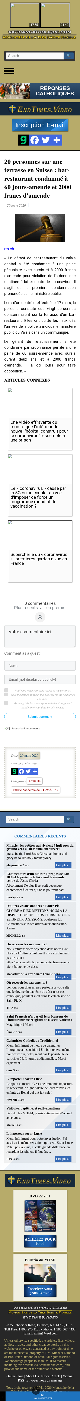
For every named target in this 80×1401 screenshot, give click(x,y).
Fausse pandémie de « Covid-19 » (35, 789)
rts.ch (9, 249)
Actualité (34, 781)
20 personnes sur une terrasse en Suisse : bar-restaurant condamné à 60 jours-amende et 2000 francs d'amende (37, 178)
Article (55, 1376)
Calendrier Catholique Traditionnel (32, 1040)
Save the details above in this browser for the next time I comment (43, 697)
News (45, 1376)
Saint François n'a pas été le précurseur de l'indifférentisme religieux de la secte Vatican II (40, 1018)
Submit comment (40, 717)
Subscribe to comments (25, 728)
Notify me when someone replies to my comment (43, 690)
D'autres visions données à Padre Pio (33, 906)
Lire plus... (63, 865)
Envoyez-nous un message (44, 1380)
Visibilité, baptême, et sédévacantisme (33, 1108)
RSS (21, 1380)
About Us (32, 1376)
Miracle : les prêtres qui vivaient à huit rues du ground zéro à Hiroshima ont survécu (40, 847)
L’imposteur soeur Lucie (24, 1079)
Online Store (14, 1376)
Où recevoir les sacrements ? (26, 944)
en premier (56, 607)
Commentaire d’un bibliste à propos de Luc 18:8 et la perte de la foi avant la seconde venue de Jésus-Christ (37, 877)
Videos (67, 1376)
